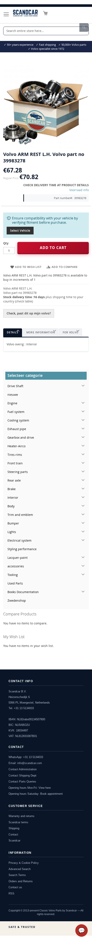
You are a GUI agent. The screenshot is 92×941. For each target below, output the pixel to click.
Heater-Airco (16, 446)
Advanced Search (20, 869)
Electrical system (19, 540)
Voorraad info (79, 190)
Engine (12, 403)
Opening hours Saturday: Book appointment (36, 793)
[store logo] (25, 13)
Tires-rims (14, 455)
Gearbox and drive (20, 437)
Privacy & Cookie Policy (24, 862)
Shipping (14, 828)
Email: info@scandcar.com (25, 763)
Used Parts (15, 583)
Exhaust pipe (16, 429)
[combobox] (46, 31)
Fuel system (15, 412)
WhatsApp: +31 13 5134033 (26, 757)
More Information (40, 332)
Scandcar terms (18, 822)
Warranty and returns (21, 816)
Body (11, 506)
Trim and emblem (20, 515)
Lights (11, 532)
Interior (12, 497)
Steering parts (17, 472)
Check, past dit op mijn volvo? (29, 313)
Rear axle (14, 480)
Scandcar (14, 840)
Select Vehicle (20, 230)
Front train (15, 463)
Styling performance (22, 549)
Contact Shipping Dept (22, 775)
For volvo (70, 332)
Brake (11, 489)
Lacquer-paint (17, 558)
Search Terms (17, 875)
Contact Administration (23, 769)
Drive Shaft (15, 386)
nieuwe (12, 395)
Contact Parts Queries (22, 781)
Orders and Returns (21, 881)
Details (12, 332)
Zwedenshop (16, 600)
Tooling (12, 575)
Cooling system (18, 420)
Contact (13, 834)
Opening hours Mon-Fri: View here (30, 787)
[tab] (12, 332)
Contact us (15, 887)
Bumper (13, 523)
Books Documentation (23, 592)
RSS (11, 893)
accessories (15, 566)
